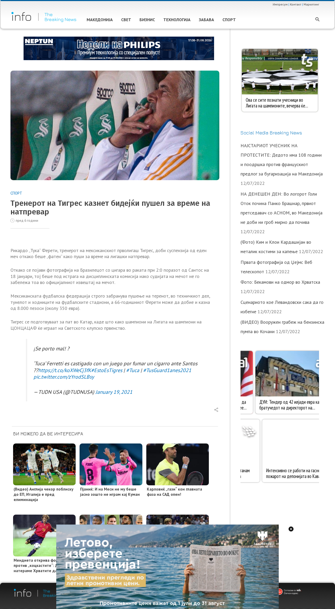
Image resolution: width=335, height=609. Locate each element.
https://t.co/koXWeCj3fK (64, 370)
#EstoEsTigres (106, 370)
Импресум (280, 4)
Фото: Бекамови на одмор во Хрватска (280, 282)
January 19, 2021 (114, 392)
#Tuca (132, 370)
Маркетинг (311, 4)
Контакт (295, 4)
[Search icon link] (317, 20)
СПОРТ (16, 193)
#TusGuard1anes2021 (167, 370)
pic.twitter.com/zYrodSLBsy (64, 376)
